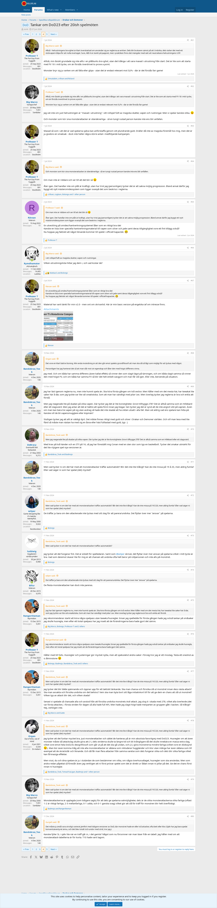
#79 (192, 779)
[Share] (188, 40)
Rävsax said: (51, 286)
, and (61, 78)
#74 (192, 570)
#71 (192, 462)
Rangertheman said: (54, 639)
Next (53, 34)
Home (27, 9)
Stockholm (36, 68)
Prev (27, 34)
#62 (192, 86)
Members (70, 9)
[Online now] (31, 52)
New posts (26, 14)
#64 (192, 161)
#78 (192, 720)
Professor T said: (53, 92)
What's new (53, 9)
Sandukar (37, 112)
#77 (192, 671)
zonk (26, 29)
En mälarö (36, 749)
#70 (192, 429)
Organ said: (51, 359)
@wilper (120, 553)
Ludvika (37, 274)
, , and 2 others (66, 626)
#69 (192, 386)
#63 (192, 126)
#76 (192, 634)
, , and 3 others (68, 663)
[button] (61, 10)
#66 (192, 247)
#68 (192, 353)
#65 (192, 202)
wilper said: (50, 575)
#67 (192, 280)
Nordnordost (35, 529)
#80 (192, 816)
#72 (192, 495)
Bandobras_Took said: (55, 435)
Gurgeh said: (51, 822)
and (59, 273)
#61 (192, 40)
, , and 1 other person (66, 194)
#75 (192, 600)
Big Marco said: (52, 45)
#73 (192, 535)
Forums (38, 9)
